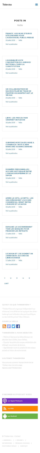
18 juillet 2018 (10, 122)
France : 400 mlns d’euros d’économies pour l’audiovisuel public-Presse (20, 35)
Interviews (7, 443)
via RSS (11, 408)
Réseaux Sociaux (22, 443)
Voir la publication (11, 44)
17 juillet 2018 (10, 234)
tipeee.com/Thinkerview (12, 368)
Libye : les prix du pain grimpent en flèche (17, 119)
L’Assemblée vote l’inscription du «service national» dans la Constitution (18, 63)
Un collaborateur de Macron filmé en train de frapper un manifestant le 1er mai (19, 92)
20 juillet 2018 (10, 40)
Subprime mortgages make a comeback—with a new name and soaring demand (20, 145)
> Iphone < (19, 440)
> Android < (7, 440)
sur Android (12, 416)
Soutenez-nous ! (9, 446)
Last (6, 283)
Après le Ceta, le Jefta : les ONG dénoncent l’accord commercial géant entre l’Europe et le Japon (19, 201)
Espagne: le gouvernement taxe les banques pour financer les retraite (19, 229)
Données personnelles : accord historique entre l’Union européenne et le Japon (19, 172)
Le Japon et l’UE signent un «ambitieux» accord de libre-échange (19, 256)
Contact (17, 436)
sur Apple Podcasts (15, 401)
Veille (20, 40)
